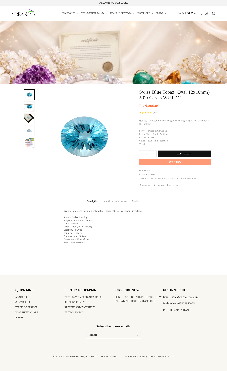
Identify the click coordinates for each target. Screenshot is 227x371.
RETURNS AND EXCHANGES (80, 307)
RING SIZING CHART (26, 312)
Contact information (165, 356)
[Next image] (126, 136)
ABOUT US (21, 297)
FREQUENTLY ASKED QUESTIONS (83, 297)
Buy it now (175, 162)
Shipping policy (146, 356)
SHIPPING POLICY (74, 302)
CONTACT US (22, 302)
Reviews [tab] (136, 201)
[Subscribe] (137, 334)
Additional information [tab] (115, 201)
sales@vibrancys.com (185, 297)
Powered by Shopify (79, 357)
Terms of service (128, 356)
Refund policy (97, 356)
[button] (69, 13)
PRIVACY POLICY (74, 312)
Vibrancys (65, 357)
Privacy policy (112, 356)
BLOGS (19, 317)
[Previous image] (41, 136)
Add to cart (184, 154)
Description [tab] (92, 201)
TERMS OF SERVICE (26, 307)
